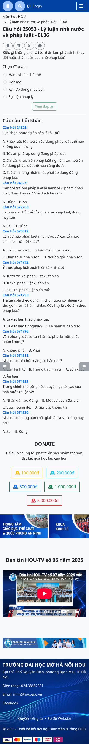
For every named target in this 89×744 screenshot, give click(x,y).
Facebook (10, 703)
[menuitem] (8, 6)
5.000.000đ (45, 500)
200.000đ (62, 473)
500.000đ (25, 487)
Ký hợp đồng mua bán (27, 89)
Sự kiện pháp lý (21, 96)
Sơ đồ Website (59, 718)
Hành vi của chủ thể (25, 74)
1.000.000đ (62, 487)
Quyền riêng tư (30, 718)
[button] (8, 6)
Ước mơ (15, 82)
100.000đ (27, 473)
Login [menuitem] (34, 6)
